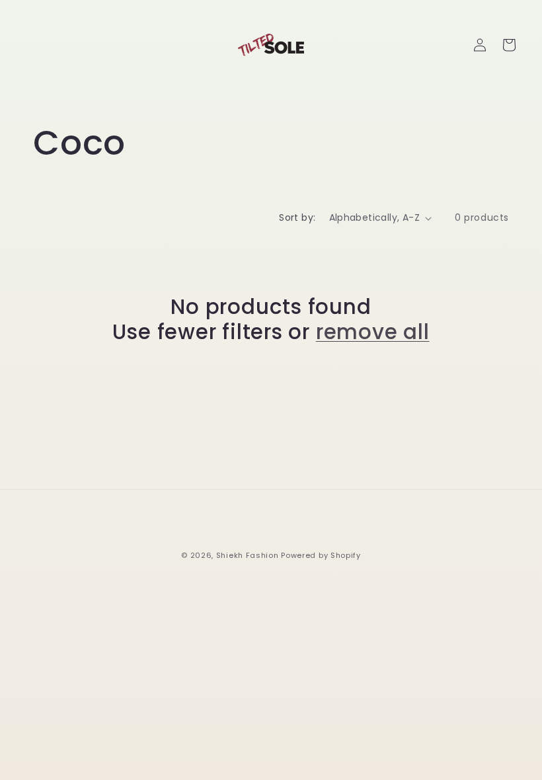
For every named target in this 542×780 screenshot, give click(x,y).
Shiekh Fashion (247, 555)
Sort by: (297, 217)
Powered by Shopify (321, 555)
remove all (373, 331)
